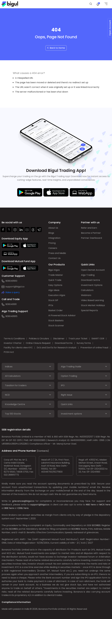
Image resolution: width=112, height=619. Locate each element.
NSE (88, 504)
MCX (102, 504)
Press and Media (57, 253)
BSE (6, 508)
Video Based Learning (92, 300)
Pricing (52, 243)
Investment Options (91, 285)
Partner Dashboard (91, 238)
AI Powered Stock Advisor (62, 315)
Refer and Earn (89, 227)
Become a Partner (91, 232)
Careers (52, 248)
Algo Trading (88, 275)
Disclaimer (58, 338)
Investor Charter (13, 343)
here (93, 504)
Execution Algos (56, 295)
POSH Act (9, 352)
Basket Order (55, 310)
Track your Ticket (78, 338)
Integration (54, 238)
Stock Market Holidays (93, 305)
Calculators (87, 290)
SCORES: (96, 525)
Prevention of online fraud (94, 347)
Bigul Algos (54, 270)
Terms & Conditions (14, 338)
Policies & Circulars (39, 338)
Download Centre (90, 280)
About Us (53, 227)
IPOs (50, 305)
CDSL (20, 508)
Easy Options (55, 285)
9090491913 (11, 280)
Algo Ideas (53, 290)
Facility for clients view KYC (18, 347)
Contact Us (54, 258)
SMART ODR (98, 338)
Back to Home (57, 47)
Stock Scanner (56, 325)
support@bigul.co (14, 286)
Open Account (110, 28)
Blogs (51, 232)
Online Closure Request (38, 343)
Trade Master (55, 275)
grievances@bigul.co (23, 501)
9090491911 (11, 304)
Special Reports (89, 310)
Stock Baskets (56, 320)
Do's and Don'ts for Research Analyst (56, 347)
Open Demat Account (93, 270)
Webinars (86, 295)
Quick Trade (54, 280)
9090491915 (11, 316)
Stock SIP (53, 300)
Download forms (64, 343)
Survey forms (84, 343)
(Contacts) (43, 450)
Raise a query (12, 292)
